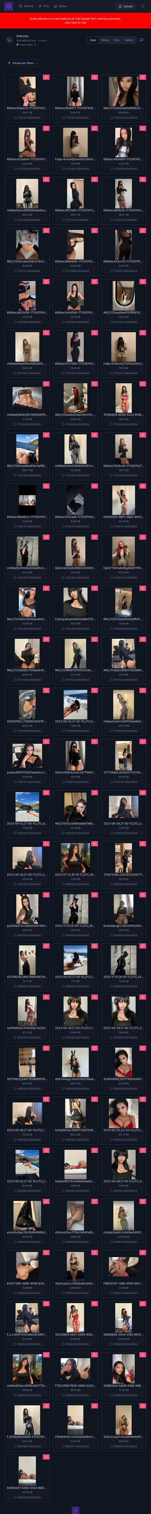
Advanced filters (23, 63)
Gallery (129, 40)
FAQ (46, 6)
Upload (128, 6)
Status (63, 6)
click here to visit (75, 22)
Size (117, 40)
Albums (28, 6)
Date (93, 40)
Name (105, 40)
